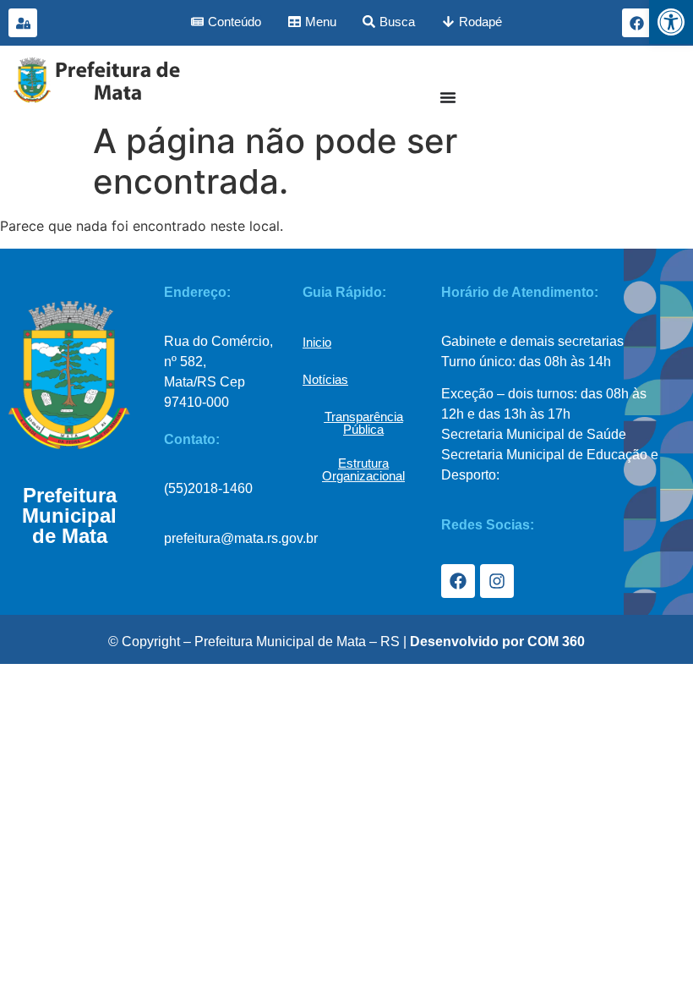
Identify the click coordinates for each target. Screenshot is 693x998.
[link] (671, 22)
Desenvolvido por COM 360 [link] (497, 641)
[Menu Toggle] (447, 97)
